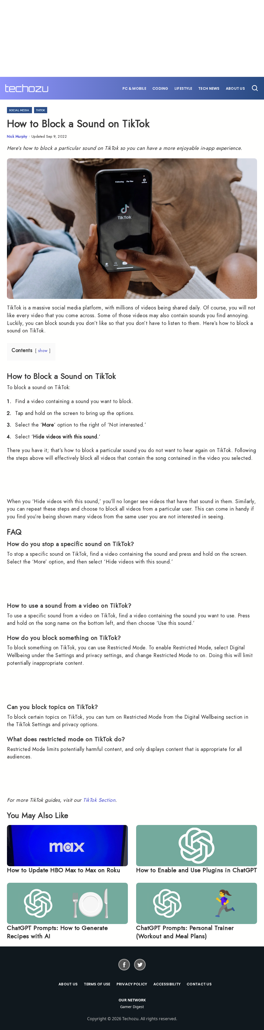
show (43, 351)
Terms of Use (97, 984)
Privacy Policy (132, 984)
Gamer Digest (132, 1006)
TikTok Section (99, 800)
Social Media (19, 110)
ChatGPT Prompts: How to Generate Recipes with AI (57, 932)
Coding (160, 88)
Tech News (209, 88)
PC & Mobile (134, 88)
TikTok (40, 110)
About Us (235, 88)
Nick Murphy (17, 136)
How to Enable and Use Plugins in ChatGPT (196, 869)
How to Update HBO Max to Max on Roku (63, 869)
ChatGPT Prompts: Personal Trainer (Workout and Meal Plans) (185, 932)
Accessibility (167, 984)
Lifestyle (183, 88)
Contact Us (199, 984)
